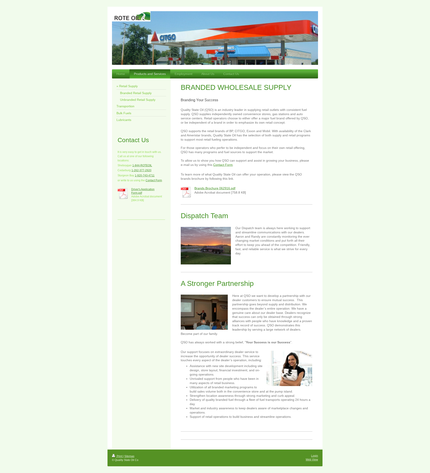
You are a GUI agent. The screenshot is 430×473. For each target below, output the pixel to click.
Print (119, 456)
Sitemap (129, 456)
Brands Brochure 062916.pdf (214, 188)
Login (314, 455)
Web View (312, 459)
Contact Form (223, 165)
